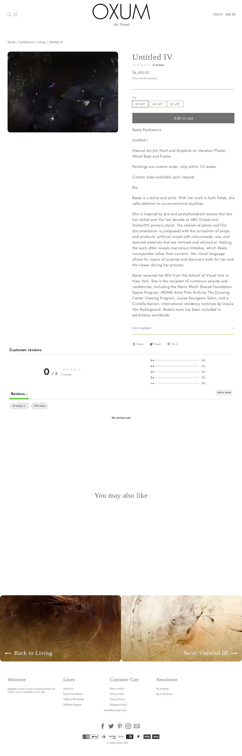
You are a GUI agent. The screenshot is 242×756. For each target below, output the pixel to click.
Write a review (224, 392)
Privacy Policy (117, 699)
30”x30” (140, 104)
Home (11, 42)
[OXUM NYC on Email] (137, 726)
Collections (26, 42)
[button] (177, 360)
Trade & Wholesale (73, 699)
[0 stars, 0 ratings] (18, 554)
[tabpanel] (121, 430)
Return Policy (117, 688)
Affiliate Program (72, 704)
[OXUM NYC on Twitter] (111, 726)
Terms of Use (117, 694)
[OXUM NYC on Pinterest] (120, 726)
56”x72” (175, 104)
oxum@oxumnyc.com (115, 710)
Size (134, 97)
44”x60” (158, 104)
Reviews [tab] (19, 394)
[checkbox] (39, 406)
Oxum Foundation (73, 694)
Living (41, 42)
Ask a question (141, 328)
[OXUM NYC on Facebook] (102, 726)
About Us (68, 688)
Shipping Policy (118, 704)
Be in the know (164, 694)
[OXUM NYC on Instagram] (128, 726)
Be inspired (162, 688)
